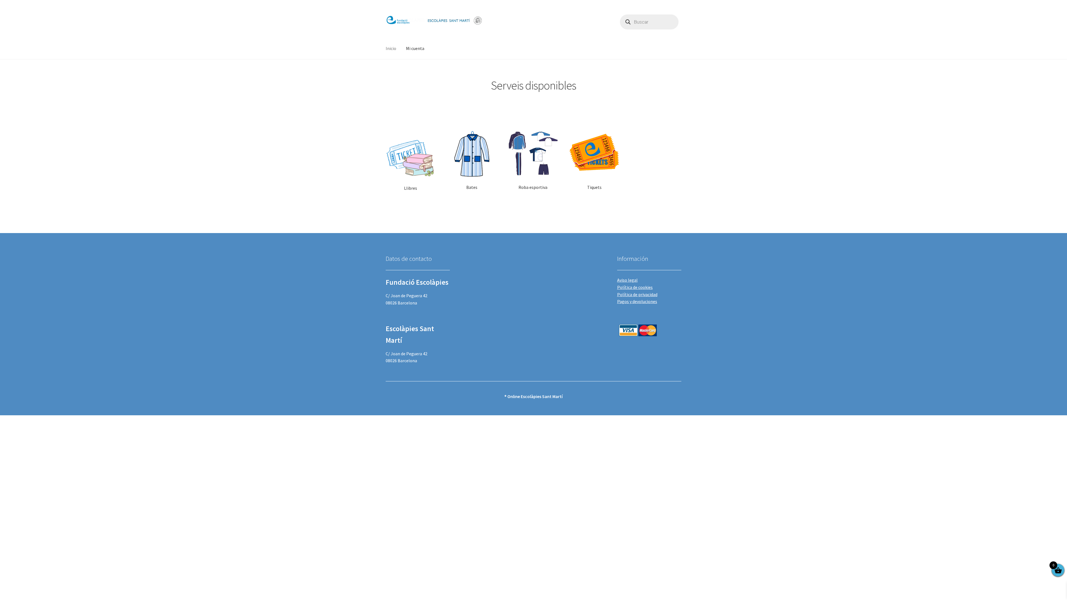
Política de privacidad (637, 294)
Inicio (391, 48)
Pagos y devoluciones (637, 301)
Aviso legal (627, 280)
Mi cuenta (415, 48)
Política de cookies (635, 287)
